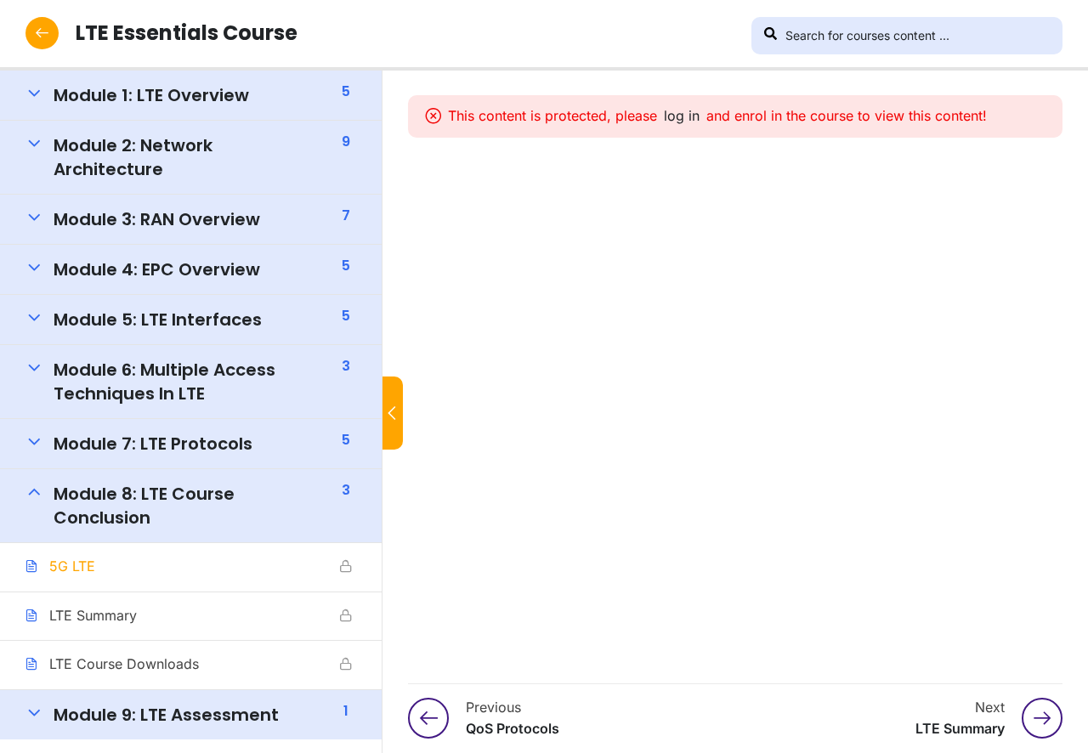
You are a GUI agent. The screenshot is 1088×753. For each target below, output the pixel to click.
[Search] (770, 35)
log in (682, 115)
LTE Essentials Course (187, 33)
